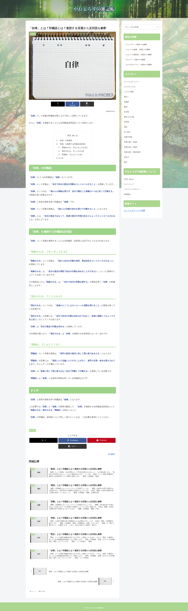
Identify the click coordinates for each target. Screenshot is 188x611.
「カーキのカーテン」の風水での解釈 (138, 64)
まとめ (60, 158)
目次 (69, 135)
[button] (87, 104)
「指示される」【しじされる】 (72, 151)
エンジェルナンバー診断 (134, 210)
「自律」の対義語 (65, 140)
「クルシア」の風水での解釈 (134, 59)
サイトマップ (129, 184)
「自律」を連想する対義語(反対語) (71, 144)
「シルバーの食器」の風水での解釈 (137, 49)
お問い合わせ (129, 179)
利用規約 (127, 194)
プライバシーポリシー (132, 189)
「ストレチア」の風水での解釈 (135, 44)
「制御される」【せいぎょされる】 (74, 147)
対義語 (33, 430)
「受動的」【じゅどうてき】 (71, 154)
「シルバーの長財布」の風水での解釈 (138, 54)
